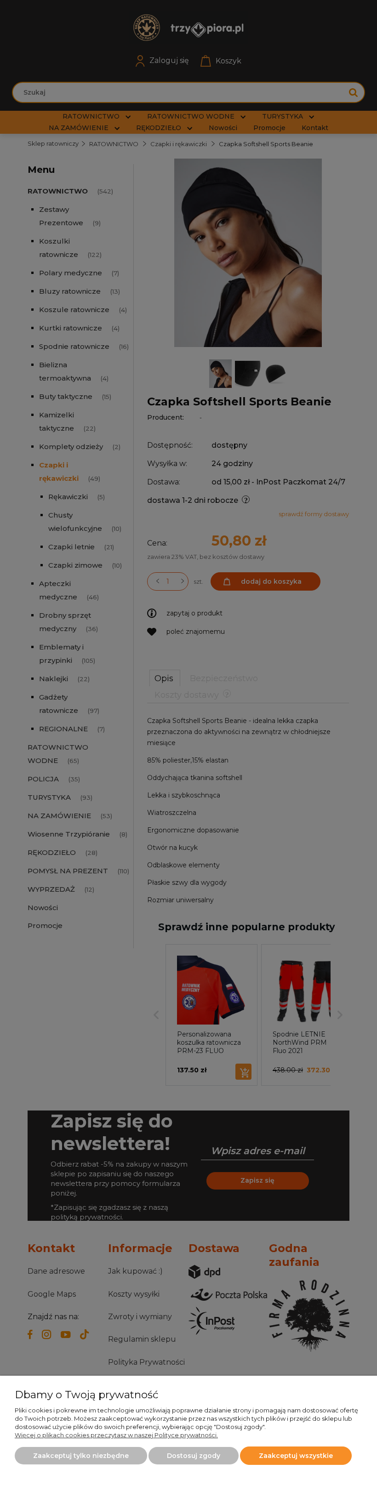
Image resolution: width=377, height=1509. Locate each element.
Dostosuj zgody (193, 1456)
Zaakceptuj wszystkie (296, 1456)
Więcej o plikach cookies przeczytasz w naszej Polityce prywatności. (116, 1435)
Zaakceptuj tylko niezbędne (81, 1456)
